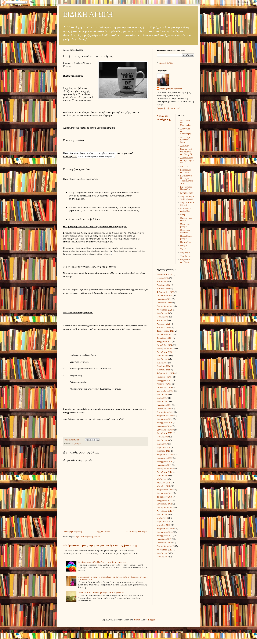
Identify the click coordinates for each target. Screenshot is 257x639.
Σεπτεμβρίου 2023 (165, 390)
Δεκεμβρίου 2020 (164, 422)
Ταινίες (184, 249)
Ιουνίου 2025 (163, 316)
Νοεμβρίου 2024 (164, 341)
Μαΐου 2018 (162, 518)
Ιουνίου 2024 (163, 359)
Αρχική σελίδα (104, 531)
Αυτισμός (184, 145)
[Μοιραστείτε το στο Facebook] (95, 439)
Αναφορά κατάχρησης (164, 117)
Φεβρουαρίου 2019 (165, 489)
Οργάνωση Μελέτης (185, 231)
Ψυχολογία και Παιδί (185, 261)
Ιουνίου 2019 (163, 475)
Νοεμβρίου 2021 (164, 405)
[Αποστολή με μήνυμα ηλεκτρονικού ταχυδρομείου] (86, 439)
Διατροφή (184, 166)
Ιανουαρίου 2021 (165, 419)
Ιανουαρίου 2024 (165, 376)
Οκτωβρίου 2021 (164, 408)
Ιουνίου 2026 (163, 277)
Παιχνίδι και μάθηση (186, 237)
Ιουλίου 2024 (163, 355)
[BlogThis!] (89, 439)
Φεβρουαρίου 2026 (165, 292)
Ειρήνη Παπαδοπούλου (171, 88)
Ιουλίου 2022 (163, 401)
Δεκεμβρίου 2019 (164, 461)
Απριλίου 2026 (163, 285)
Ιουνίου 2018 (163, 514)
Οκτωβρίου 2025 (164, 302)
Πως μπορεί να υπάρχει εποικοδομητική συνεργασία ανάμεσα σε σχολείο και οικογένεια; (113, 578)
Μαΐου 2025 (162, 320)
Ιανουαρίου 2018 (165, 532)
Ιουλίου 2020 (163, 436)
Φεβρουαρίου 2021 (165, 415)
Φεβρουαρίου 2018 (165, 528)
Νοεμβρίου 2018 (164, 500)
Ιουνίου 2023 (163, 394)
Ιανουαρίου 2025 (165, 334)
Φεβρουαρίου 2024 (165, 373)
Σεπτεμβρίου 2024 (165, 348)
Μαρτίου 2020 (163, 450)
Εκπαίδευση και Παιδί (185, 171)
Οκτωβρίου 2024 (164, 345)
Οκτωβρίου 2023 (164, 387)
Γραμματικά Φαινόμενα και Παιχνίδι (186, 152)
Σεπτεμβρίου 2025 (165, 306)
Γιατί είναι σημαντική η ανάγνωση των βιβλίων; (101, 592)
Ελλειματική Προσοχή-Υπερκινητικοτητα (186, 179)
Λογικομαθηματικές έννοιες (187, 197)
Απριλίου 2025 (163, 323)
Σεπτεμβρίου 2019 (165, 468)
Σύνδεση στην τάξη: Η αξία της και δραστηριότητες (102, 562)
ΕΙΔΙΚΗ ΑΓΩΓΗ (88, 14)
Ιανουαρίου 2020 (165, 457)
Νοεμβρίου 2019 (164, 465)
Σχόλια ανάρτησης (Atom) (88, 536)
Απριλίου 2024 (163, 366)
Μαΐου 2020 (162, 443)
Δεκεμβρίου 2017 (164, 535)
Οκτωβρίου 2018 (164, 503)
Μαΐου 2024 (162, 362)
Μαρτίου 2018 (163, 524)
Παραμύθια (185, 242)
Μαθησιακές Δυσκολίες (186, 209)
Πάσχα (183, 245)
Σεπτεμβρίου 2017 (165, 546)
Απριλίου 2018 (163, 521)
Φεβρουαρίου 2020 (165, 454)
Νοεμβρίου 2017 (164, 539)
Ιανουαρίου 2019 (165, 493)
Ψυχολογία (76, 443)
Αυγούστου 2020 (164, 433)
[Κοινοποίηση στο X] (92, 439)
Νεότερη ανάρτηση (73, 531)
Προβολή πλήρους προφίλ (169, 108)
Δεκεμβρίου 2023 (164, 380)
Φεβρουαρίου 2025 (165, 330)
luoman (137, 619)
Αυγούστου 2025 (164, 309)
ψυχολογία (185, 252)
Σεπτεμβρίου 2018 (165, 507)
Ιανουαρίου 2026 (165, 295)
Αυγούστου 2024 (164, 352)
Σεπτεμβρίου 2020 (165, 429)
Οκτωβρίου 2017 (164, 542)
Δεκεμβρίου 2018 (164, 496)
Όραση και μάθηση (185, 225)
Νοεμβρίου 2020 (164, 426)
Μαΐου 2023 (162, 397)
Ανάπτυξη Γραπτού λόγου (185, 140)
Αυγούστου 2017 (164, 549)
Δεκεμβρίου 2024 (164, 337)
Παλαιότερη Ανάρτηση (136, 531)
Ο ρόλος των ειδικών (186, 219)
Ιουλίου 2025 (163, 313)
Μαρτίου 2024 (163, 369)
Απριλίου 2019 (163, 482)
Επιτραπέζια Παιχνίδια (186, 188)
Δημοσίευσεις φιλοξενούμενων (187, 160)
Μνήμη (183, 214)
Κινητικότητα (186, 192)
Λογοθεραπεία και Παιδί (187, 203)
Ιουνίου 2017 (163, 556)
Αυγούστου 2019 (164, 472)
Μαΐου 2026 (162, 281)
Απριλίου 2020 (163, 447)
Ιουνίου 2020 (163, 440)
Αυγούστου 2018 (164, 510)
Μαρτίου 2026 (163, 288)
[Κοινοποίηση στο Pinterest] (98, 439)
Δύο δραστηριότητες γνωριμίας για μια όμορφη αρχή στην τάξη (100, 545)
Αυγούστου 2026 (164, 274)
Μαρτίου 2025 (163, 327)
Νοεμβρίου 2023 (164, 383)
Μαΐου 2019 (162, 479)
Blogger (151, 619)
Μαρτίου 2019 (163, 486)
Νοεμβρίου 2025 (164, 299)
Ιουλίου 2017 (163, 553)
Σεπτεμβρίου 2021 (165, 412)
